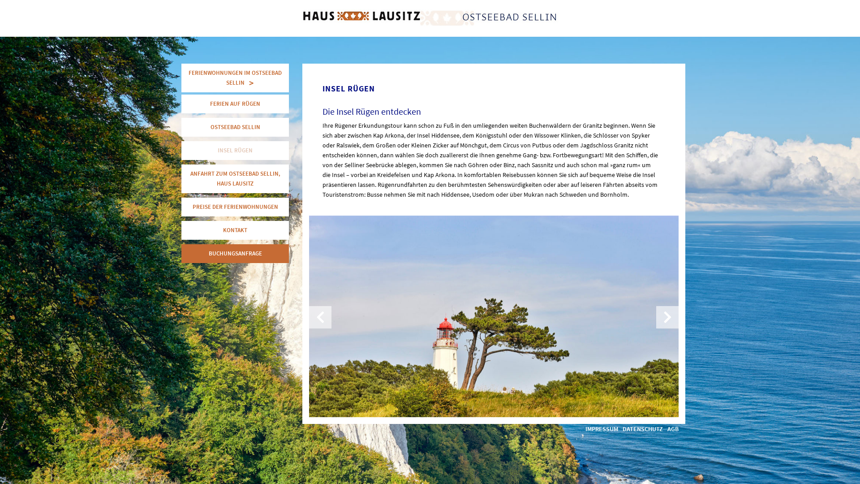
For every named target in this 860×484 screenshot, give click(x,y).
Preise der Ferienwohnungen (235, 207)
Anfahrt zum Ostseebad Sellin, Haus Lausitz (235, 178)
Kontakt (235, 230)
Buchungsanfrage (235, 253)
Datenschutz (643, 429)
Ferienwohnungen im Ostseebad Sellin (235, 77)
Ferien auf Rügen (235, 104)
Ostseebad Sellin (235, 127)
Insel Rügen (235, 150)
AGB (673, 429)
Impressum (601, 429)
